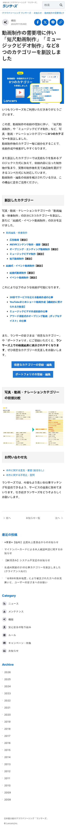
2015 (7, 750)
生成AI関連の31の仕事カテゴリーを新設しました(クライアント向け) (32, 569)
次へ (57, 518)
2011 (7, 778)
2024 (7, 686)
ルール (12, 635)
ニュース (13, 603)
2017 (7, 735)
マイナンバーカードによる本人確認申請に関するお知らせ (33, 551)
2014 (7, 757)
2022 (7, 700)
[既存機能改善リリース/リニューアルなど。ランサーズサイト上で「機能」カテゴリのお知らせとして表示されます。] (5, 22)
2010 (7, 785)
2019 (7, 721)
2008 (7, 799)
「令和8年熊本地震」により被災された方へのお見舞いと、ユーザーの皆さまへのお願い (33, 580)
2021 (7, 707)
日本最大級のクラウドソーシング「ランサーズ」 (26, 818)
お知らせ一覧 (33, 518)
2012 (7, 771)
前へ (8, 518)
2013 (7, 764)
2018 (7, 728)
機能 (13, 20)
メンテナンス (16, 611)
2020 (7, 714)
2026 (7, 672)
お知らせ (13, 650)
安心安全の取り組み (19, 627)
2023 (7, 693)
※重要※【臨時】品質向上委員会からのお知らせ (31, 542)
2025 (7, 679)
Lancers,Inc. (12, 823)
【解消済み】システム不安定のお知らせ (27, 560)
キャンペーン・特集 (19, 643)
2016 (7, 742)
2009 (7, 792)
